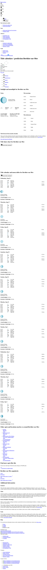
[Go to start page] (0, 1)
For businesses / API (7, 38)
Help (5, 18)
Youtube (17, 563)
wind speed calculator (8, 517)
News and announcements (8, 45)
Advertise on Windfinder (7, 44)
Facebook (11, 55)
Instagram (18, 561)
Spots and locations (6, 26)
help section (39, 507)
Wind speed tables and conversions (9, 30)
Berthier (6, 139)
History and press (6, 36)
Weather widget (6, 31)
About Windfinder (6, 37)
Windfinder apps (6, 35)
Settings (6, 20)
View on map (5, 55)
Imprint (4, 52)
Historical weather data (7, 43)
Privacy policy (6, 51)
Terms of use (5, 50)
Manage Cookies (6, 46)
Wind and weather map (7, 25)
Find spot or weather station (7, 468)
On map (2, 72)
